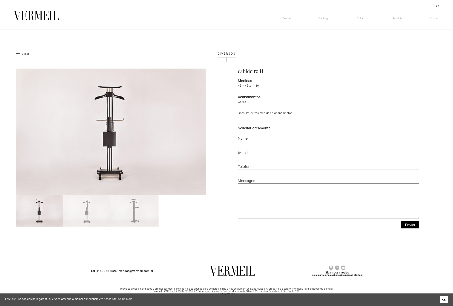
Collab (360, 18)
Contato (434, 18)
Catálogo (323, 18)
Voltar (25, 53)
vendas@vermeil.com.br (136, 271)
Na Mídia (397, 18)
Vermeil (286, 18)
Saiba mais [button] (125, 299)
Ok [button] (444, 299)
